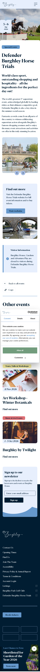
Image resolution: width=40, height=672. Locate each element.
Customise (19, 358)
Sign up (14, 500)
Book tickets (12, 615)
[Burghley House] (9, 4)
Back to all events (16, 283)
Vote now (11, 666)
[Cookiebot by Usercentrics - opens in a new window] (28, 312)
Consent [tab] (7, 318)
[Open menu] (35, 4)
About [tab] (32, 318)
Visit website (15, 211)
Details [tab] (20, 318)
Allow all (20, 350)
